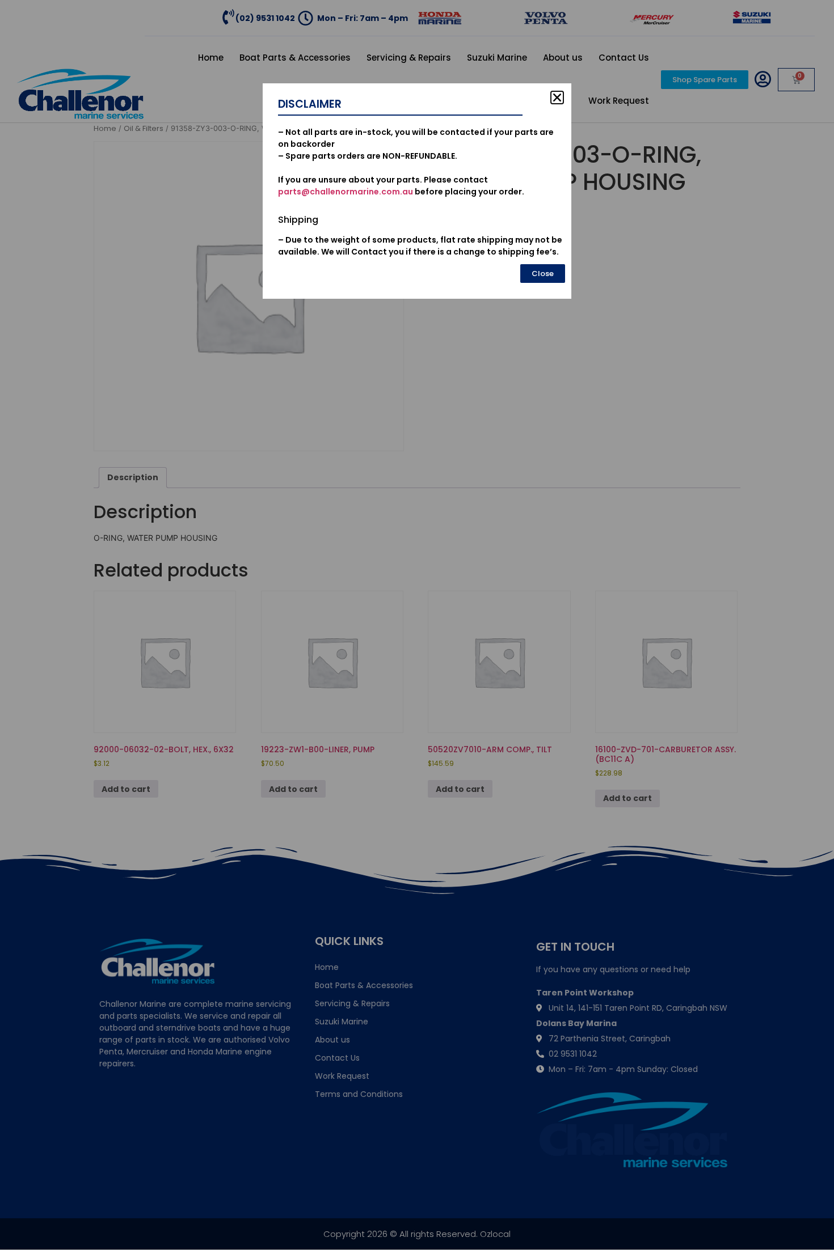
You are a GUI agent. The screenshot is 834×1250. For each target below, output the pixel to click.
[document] (417, 625)
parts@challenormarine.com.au (345, 191)
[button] (557, 97)
